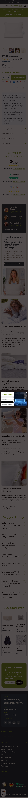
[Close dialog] (26, 392)
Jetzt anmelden (7, 402)
